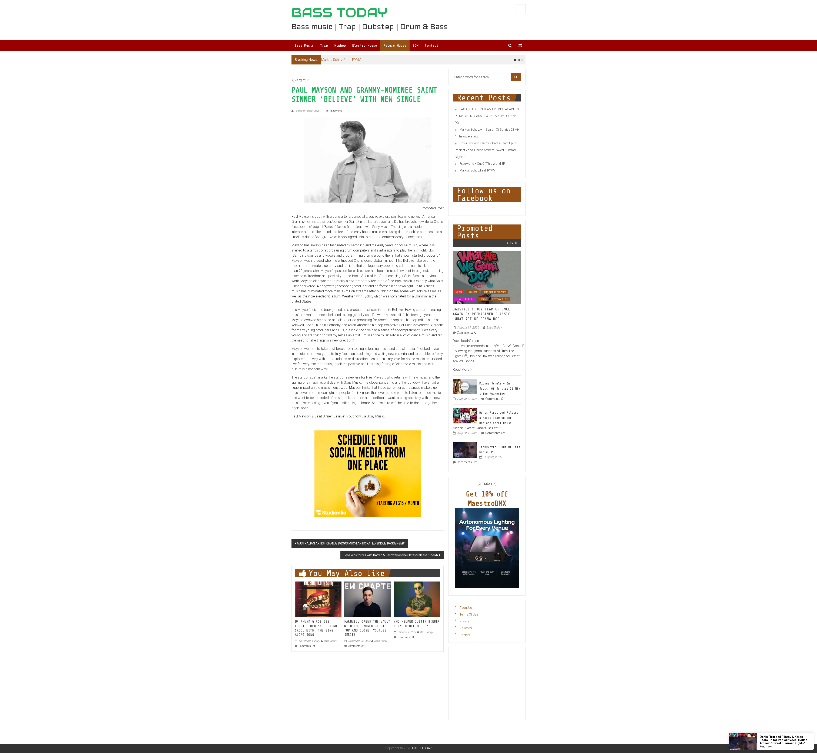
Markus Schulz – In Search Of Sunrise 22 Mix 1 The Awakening (499, 388)
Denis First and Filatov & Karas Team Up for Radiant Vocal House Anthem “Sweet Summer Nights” (486, 150)
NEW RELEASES (465, 299)
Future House (394, 45)
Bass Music (304, 45)
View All (513, 243)
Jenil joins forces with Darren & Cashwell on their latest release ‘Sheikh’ (391, 555)
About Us (466, 607)
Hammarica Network (494, 291)
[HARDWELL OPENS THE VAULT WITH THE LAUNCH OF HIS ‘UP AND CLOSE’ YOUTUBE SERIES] (367, 599)
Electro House (364, 45)
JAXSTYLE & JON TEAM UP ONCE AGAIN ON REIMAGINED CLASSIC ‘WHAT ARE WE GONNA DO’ (487, 115)
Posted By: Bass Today (307, 110)
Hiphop (340, 45)
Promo (483, 299)
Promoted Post (500, 299)
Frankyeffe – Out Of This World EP (482, 163)
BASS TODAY (339, 12)
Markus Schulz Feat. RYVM (341, 60)
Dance (459, 291)
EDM (415, 45)
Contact (431, 45)
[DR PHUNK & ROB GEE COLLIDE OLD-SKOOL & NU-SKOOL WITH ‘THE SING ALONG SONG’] (318, 599)
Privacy (465, 621)
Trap (324, 45)
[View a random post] (520, 45)
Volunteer (466, 628)
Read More (461, 369)
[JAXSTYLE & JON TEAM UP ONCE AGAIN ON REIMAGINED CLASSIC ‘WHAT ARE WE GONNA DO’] (487, 277)
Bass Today (330, 640)
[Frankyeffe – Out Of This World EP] (465, 449)
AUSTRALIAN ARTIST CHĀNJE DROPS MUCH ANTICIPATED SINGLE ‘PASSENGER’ (351, 543)
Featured (472, 291)
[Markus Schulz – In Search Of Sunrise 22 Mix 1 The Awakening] (465, 386)
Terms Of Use (469, 614)
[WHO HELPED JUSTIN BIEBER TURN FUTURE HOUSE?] (417, 599)
